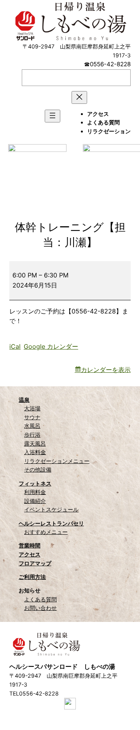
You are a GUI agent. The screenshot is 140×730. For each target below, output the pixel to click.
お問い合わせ (40, 607)
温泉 (24, 399)
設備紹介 (35, 501)
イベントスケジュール (51, 509)
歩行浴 (32, 434)
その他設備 (37, 469)
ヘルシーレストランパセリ (51, 523)
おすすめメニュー (46, 532)
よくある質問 (40, 599)
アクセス (29, 554)
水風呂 (32, 425)
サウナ (32, 417)
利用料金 (35, 492)
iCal (15, 346)
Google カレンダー (51, 346)
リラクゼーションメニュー (56, 461)
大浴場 (32, 408)
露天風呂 (35, 443)
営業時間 (29, 545)
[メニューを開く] (52, 116)
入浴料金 (35, 452)
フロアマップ (35, 563)
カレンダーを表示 (106, 370)
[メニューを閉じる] (79, 97)
